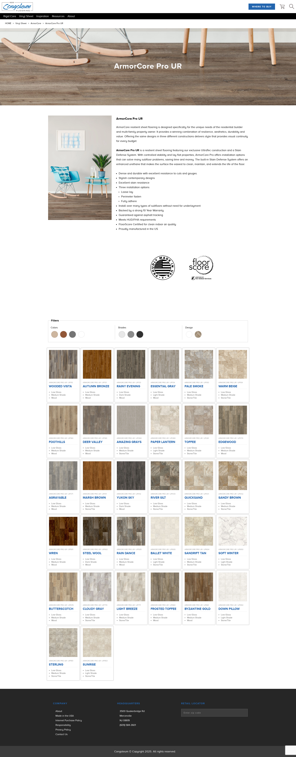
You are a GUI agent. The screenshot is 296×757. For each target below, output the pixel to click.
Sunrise (89, 664)
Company (60, 703)
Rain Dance (126, 553)
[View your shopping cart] (282, 6)
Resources (58, 16)
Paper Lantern (163, 442)
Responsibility (63, 725)
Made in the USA (65, 715)
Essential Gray (163, 386)
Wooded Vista (60, 386)
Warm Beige (227, 386)
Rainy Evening (128, 386)
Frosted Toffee (163, 608)
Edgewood (227, 442)
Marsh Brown (94, 497)
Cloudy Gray (93, 608)
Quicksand (194, 497)
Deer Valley (93, 442)
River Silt (158, 497)
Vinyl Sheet (26, 16)
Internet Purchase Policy (69, 720)
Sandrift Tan (195, 553)
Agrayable (57, 497)
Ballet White (161, 553)
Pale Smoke (194, 386)
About (71, 16)
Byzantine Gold (197, 608)
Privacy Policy (63, 729)
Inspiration (42, 16)
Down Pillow (229, 608)
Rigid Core (9, 16)
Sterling (56, 664)
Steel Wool (92, 553)
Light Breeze (127, 608)
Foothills (57, 442)
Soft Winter (228, 553)
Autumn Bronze (96, 386)
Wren (53, 553)
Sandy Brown (229, 497)
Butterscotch (61, 608)
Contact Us (62, 734)
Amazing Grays (129, 442)
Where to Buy (262, 6)
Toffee (190, 442)
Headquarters (128, 703)
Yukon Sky (125, 497)
